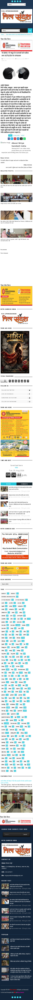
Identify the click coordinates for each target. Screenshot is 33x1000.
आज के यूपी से (19, 615)
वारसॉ (27, 736)
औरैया (25, 631)
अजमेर (3, 603)
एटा (10, 631)
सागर (12, 752)
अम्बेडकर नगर (4, 612)
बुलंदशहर (3, 695)
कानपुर (3, 634)
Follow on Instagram (9, 401)
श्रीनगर (19, 742)
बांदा (2, 691)
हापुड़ (25, 764)
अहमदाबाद (3, 615)
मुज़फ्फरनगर (4, 714)
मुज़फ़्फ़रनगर (13, 714)
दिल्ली (26, 660)
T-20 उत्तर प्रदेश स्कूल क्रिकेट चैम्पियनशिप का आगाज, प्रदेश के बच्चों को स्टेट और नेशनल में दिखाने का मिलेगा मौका (20, 978)
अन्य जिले (11, 603)
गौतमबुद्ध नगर (4, 647)
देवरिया (16, 663)
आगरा (11, 615)
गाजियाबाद (18, 638)
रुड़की (20, 729)
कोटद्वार (17, 634)
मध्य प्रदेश (3, 707)
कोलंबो (24, 634)
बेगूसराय (10, 698)
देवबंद (9, 663)
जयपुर (21, 653)
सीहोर (20, 755)
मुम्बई (23, 717)
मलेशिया (13, 707)
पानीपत (23, 676)
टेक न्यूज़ (3, 660)
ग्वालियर (22, 647)
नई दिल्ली (3, 669)
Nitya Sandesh (13, 989)
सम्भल (11, 748)
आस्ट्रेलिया (4, 619)
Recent (8, 484)
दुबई (2, 663)
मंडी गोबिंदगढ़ (12, 704)
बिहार (24, 691)
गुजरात (11, 641)
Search (25, 834)
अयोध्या (13, 612)
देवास (23, 663)
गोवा (24, 644)
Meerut (13, 593)
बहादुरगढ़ (18, 688)
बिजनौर (17, 691)
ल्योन (20, 736)
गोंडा (10, 644)
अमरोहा (10, 606)
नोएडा (17, 672)
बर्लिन (24, 685)
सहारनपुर (19, 748)
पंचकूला (25, 672)
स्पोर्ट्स (10, 758)
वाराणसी (3, 739)
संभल (21, 745)
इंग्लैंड (12, 619)
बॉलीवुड (3, 701)
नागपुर (12, 669)
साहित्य (19, 752)
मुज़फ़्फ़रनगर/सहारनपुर (6, 717)
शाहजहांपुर (3, 742)
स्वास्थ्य (3, 761)
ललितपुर (22, 733)
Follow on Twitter (8, 390)
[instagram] (20, 1)
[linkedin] (12, 1)
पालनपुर (3, 679)
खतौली (10, 638)
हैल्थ (26, 767)
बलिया (3, 688)
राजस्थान (17, 726)
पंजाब (2, 676)
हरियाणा (3, 764)
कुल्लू (10, 634)
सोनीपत (3, 758)
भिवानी (18, 701)
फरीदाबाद (12, 682)
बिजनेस (9, 691)
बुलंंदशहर (12, 695)
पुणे (17, 679)
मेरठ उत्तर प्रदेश (13, 723)
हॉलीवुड (11, 771)
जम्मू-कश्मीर (13, 653)
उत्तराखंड (23, 625)
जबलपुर (10, 650)
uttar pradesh (6, 600)
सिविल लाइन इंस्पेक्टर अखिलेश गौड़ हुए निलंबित (20, 961)
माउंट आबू (3, 710)
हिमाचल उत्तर (4, 767)
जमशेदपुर (18, 650)
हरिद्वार (25, 761)
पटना (9, 676)
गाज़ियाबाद (3, 641)
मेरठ (6, 60)
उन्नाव (19, 628)
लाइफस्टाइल (4, 736)
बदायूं (9, 685)
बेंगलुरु (3, 698)
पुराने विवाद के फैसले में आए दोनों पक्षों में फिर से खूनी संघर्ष (20, 940)
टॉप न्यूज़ (11, 660)
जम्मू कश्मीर (4, 653)
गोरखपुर (17, 644)
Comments (24, 484)
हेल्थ (12, 767)
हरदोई (18, 761)
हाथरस (18, 764)
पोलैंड (24, 679)
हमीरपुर (10, 761)
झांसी (25, 657)
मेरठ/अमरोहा (24, 723)
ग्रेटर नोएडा (13, 647)
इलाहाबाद (3, 622)
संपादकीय (3, 745)
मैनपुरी (10, 726)
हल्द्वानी (11, 764)
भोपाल (25, 701)
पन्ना (16, 676)
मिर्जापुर (11, 710)
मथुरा (21, 704)
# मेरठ (22, 135)
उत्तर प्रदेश (4, 625)
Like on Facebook (7, 394)
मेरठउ (3, 726)
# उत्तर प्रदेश (16, 135)
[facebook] (18, 1)
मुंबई (15, 717)
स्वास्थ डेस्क (18, 758)
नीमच (2, 672)
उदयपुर (12, 628)
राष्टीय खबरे (12, 729)
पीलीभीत (10, 679)
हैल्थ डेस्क (3, 771)
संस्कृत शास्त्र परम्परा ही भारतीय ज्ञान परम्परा (11, 203)
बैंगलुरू (25, 698)
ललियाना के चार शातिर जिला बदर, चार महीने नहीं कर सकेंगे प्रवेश (20, 947)
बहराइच (10, 688)
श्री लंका (11, 742)
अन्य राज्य (19, 603)
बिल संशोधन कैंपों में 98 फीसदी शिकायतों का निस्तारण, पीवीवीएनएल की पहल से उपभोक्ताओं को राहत (16, 222)
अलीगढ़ (20, 612)
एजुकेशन (3, 631)
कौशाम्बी (3, 638)
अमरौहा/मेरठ (11, 609)
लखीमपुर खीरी (13, 733)
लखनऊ (3, 733)
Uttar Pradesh (19, 600)
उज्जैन (11, 622)
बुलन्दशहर (20, 695)
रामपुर (26, 726)
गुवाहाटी (3, 644)
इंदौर (25, 619)
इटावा (18, 619)
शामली (24, 739)
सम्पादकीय (3, 748)
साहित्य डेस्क (4, 755)
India (16, 466)
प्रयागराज (3, 682)
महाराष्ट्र (21, 707)
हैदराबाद (19, 767)
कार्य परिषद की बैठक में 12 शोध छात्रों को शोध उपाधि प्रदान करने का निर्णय (16, 186)
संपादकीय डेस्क (12, 745)
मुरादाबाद (11, 720)
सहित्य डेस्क (4, 752)
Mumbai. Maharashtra (8, 596)
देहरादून (3, 666)
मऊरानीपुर (3, 704)
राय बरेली (3, 729)
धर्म (10, 666)
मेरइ (19, 720)
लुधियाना (12, 736)
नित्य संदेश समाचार (21, 669)
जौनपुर (10, 657)
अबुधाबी (3, 606)
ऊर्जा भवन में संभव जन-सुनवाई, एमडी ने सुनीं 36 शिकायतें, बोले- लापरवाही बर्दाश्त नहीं (15, 240)
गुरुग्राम (19, 641)
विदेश (10, 739)
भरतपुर (10, 701)
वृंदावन (17, 739)
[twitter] (15, 1)
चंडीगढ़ (3, 650)
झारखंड (17, 657)
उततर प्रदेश (19, 622)
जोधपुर (3, 657)
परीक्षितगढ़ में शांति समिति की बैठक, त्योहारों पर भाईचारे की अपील (20, 955)
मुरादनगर (3, 720)
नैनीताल (10, 672)
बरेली (16, 685)
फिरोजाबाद (21, 682)
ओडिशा (17, 631)
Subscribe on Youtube (9, 397)
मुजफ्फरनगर (20, 710)
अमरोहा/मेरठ (20, 606)
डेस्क (19, 660)
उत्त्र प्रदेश (4, 628)
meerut (4, 593)
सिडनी (13, 755)
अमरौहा (3, 609)
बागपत (26, 688)
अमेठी (20, 609)
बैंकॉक (18, 698)
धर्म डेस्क (17, 666)
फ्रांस (3, 685)
